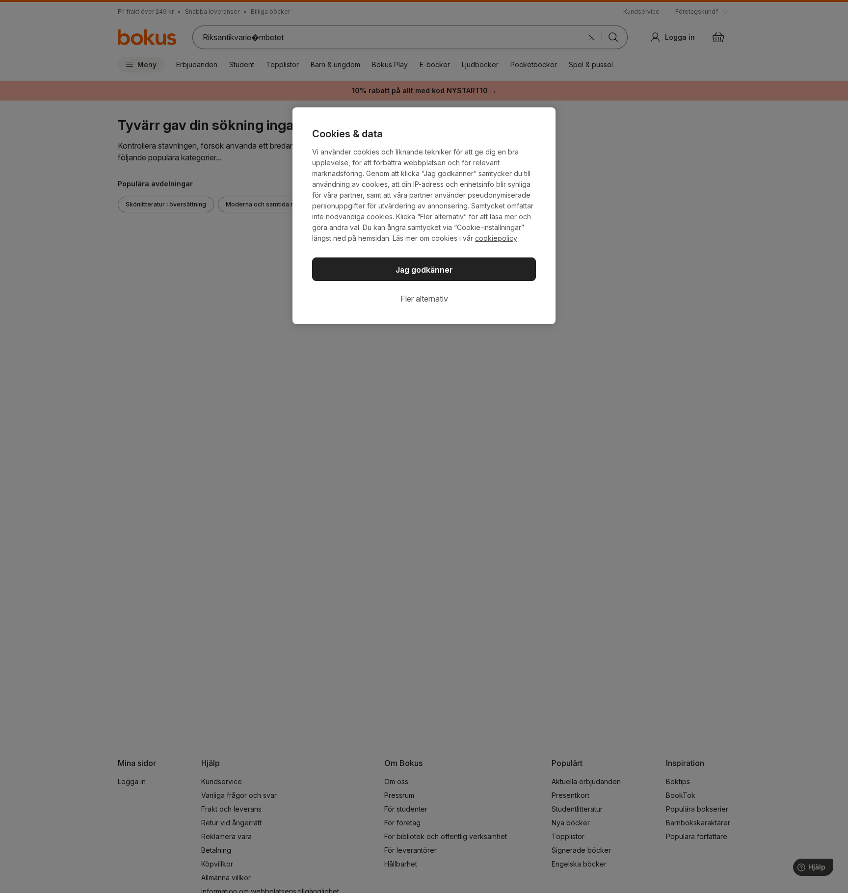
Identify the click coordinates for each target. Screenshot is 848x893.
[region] (424, 215)
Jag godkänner (424, 270)
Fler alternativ (424, 299)
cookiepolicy (496, 238)
